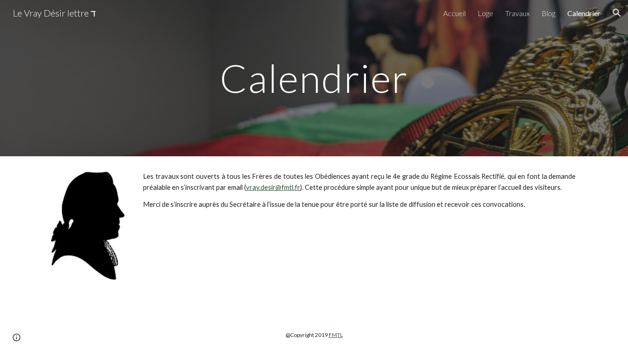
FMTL (336, 334)
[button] (617, 13)
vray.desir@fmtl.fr (273, 187)
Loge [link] (485, 13)
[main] (314, 78)
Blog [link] (548, 13)
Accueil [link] (454, 13)
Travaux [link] (517, 13)
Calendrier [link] (583, 13)
